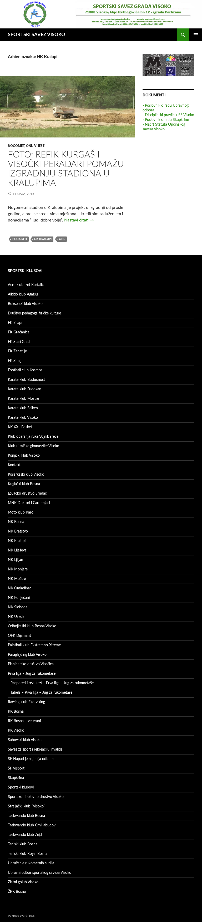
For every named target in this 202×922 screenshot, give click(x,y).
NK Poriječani (19, 598)
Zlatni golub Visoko (23, 882)
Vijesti (40, 145)
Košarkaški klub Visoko (26, 474)
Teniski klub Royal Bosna (27, 854)
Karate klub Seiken (23, 408)
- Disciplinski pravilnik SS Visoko (168, 115)
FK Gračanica (18, 332)
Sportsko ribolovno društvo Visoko (36, 797)
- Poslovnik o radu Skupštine (166, 120)
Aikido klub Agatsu (23, 294)
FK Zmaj (14, 361)
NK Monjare (18, 569)
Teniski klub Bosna (22, 844)
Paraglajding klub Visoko (27, 655)
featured (19, 239)
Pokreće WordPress (21, 915)
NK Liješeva (17, 550)
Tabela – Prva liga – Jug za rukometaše (41, 692)
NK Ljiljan (15, 560)
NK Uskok (16, 617)
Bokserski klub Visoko (25, 304)
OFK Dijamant (19, 636)
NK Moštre (17, 579)
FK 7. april (16, 323)
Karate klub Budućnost (26, 380)
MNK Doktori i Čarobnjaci (29, 503)
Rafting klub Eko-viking (26, 702)
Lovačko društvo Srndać (27, 493)
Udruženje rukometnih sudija (31, 863)
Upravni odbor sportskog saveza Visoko (39, 873)
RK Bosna (16, 711)
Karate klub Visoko (23, 418)
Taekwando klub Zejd (25, 835)
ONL (29, 145)
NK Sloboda (17, 607)
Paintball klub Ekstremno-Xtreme (34, 645)
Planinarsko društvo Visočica (31, 664)
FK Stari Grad (19, 342)
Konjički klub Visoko (24, 455)
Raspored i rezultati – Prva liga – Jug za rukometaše (52, 683)
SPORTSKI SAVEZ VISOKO (36, 34)
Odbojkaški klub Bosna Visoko (32, 626)
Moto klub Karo (20, 512)
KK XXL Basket (20, 427)
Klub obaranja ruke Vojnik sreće (33, 436)
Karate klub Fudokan (24, 389)
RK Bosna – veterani (24, 721)
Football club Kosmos (25, 370)
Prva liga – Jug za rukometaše (31, 674)
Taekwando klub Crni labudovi (32, 825)
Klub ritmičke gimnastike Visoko (33, 446)
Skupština (16, 778)
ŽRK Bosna (17, 892)
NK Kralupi (43, 239)
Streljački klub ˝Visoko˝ (26, 806)
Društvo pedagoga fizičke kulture (34, 313)
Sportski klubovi (21, 787)
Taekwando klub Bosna (26, 816)
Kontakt (14, 465)
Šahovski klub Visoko (25, 740)
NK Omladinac (20, 588)
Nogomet (16, 145)
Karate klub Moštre (23, 399)
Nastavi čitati (79, 220)
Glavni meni (195, 34)
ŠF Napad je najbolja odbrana (31, 759)
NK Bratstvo (18, 531)
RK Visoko (16, 730)
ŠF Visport (16, 768)
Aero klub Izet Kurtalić (26, 285)
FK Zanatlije (17, 351)
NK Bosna (16, 522)
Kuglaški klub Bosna (24, 484)
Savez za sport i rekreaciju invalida (35, 749)
